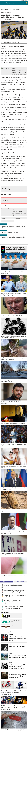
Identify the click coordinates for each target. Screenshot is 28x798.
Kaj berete (6, 581)
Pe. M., (5, 19)
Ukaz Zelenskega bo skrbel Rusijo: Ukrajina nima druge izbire (14, 607)
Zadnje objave (20, 581)
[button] (1, 3)
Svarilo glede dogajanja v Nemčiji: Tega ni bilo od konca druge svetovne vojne (15, 602)
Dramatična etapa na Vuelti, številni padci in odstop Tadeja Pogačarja (14, 591)
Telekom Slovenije (24, 0)
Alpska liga (3, 218)
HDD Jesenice (17, 218)
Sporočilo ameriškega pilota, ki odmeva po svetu (13, 586)
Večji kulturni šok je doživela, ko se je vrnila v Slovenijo (15, 596)
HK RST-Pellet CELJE (5, 221)
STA (7, 19)
